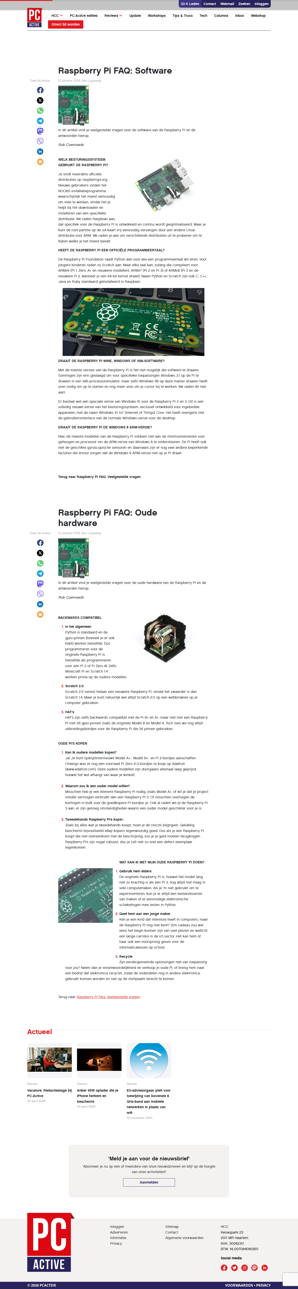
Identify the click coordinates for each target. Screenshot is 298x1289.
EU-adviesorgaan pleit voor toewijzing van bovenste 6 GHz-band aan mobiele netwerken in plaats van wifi (149, 1101)
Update (135, 16)
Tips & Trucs (183, 16)
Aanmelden (149, 1182)
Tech (203, 16)
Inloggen (262, 4)
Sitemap (172, 1227)
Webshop (258, 16)
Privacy (116, 1243)
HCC (55, 16)
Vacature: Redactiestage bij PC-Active (49, 1093)
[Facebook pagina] (224, 1268)
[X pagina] (234, 1268)
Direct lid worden (66, 24)
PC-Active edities (84, 16)
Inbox (239, 16)
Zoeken (244, 4)
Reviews (111, 16)
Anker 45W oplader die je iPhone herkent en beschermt (97, 1096)
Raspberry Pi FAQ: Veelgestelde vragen (108, 997)
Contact (210, 4)
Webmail (227, 4)
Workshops (157, 16)
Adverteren (119, 1232)
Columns (221, 16)
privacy (263, 1285)
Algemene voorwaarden (184, 1238)
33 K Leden (190, 4)
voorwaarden (239, 1285)
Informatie (118, 1238)
